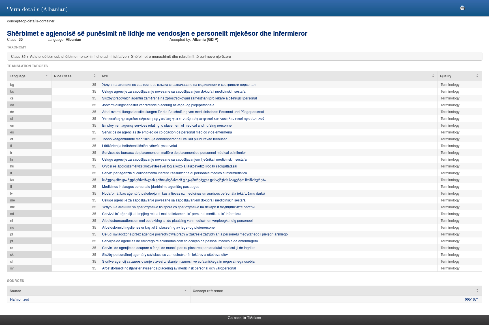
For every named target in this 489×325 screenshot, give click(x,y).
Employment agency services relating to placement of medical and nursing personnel (167, 125)
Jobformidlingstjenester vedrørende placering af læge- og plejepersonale (158, 104)
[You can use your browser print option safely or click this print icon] (462, 7)
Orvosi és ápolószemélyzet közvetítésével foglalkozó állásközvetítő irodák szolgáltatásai (169, 165)
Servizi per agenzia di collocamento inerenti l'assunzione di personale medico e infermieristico (174, 172)
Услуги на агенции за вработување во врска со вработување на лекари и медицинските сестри (178, 206)
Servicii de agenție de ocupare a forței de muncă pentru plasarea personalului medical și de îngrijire (179, 247)
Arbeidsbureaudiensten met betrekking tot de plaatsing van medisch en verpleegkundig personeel (177, 220)
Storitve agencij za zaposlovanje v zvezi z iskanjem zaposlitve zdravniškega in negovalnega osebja (178, 261)
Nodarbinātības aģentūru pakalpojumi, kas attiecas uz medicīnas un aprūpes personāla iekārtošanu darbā (183, 193)
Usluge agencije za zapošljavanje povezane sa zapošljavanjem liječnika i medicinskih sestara (174, 159)
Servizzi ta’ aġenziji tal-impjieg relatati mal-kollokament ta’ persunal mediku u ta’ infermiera (171, 213)
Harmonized (19, 299)
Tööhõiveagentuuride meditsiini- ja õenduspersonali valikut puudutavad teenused (165, 138)
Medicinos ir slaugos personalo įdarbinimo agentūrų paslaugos (150, 186)
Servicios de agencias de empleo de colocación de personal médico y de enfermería (167, 131)
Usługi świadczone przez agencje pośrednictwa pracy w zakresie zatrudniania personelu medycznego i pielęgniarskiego (195, 233)
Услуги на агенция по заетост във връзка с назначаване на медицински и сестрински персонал (179, 84)
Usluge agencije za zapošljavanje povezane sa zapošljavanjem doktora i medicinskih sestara (174, 91)
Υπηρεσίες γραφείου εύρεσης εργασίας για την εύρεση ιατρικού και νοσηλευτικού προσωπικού (183, 118)
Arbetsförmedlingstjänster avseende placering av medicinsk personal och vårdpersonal (169, 267)
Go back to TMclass (244, 317)
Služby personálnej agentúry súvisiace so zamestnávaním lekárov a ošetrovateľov (165, 254)
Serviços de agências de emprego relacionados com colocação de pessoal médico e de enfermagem (180, 240)
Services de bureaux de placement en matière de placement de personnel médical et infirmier (174, 152)
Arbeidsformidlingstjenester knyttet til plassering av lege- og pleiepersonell (159, 227)
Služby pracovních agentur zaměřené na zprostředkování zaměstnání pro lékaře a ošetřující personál (179, 97)
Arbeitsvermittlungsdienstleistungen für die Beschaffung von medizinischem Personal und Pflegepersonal (183, 111)
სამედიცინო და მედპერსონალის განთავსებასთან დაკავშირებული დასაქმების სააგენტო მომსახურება (184, 179)
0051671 (472, 299)
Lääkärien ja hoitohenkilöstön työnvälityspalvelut (139, 145)
